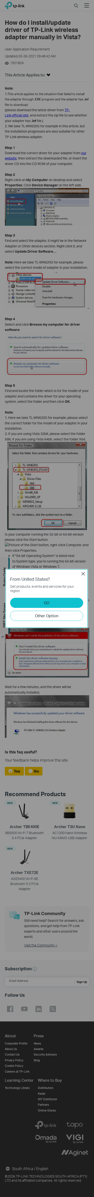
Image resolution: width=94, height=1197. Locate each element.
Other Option (46, 615)
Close (83, 574)
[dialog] (47, 598)
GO (46, 602)
